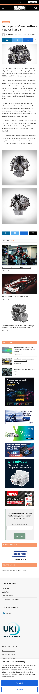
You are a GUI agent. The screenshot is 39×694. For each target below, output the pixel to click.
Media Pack (5, 592)
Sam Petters (11, 34)
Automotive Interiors (8, 651)
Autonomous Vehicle (8, 658)
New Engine (6, 22)
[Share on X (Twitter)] (17, 40)
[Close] (37, 660)
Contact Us (5, 588)
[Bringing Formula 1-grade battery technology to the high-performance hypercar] (7, 350)
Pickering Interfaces (20, 559)
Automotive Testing (8, 654)
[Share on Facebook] (28, 40)
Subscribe (32, 2)
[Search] (35, 8)
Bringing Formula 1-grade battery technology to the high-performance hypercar (24, 350)
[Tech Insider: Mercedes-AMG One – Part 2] (7, 372)
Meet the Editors (7, 595)
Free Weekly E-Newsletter (10, 599)
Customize (19, 689)
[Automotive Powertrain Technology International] (19, 8)
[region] (19, 676)
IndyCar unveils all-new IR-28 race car (15, 297)
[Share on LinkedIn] (7, 40)
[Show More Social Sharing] (35, 40)
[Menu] (3, 8)
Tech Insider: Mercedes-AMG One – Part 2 (24, 370)
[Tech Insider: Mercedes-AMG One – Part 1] (19, 255)
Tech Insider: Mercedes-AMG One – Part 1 (16, 268)
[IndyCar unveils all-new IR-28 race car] (19, 284)
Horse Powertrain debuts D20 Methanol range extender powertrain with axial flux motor (18, 327)
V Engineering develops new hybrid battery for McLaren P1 (24, 360)
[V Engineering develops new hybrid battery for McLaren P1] (7, 361)
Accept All (19, 683)
